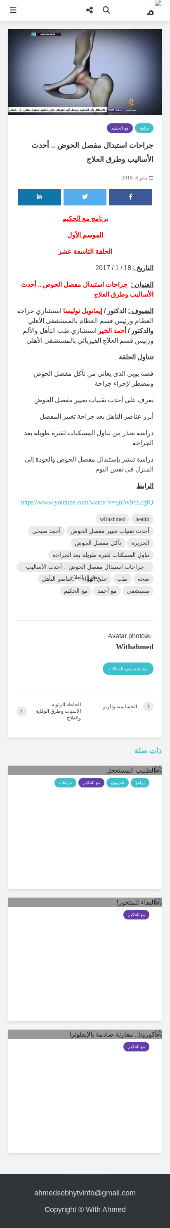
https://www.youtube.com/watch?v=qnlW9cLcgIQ (87, 502)
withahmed (112, 519)
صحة (143, 579)
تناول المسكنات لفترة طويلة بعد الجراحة (100, 555)
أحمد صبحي (46, 531)
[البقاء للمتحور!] (139, 901)
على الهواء (94, 579)
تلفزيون (117, 782)
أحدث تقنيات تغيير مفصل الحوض (110, 531)
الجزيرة (140, 543)
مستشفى (138, 591)
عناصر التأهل (57, 579)
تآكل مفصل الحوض (98, 543)
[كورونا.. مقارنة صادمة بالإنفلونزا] (115, 1033)
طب (122, 579)
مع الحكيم (119, 128)
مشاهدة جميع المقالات (128, 669)
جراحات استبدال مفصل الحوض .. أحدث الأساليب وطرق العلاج (85, 568)
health (142, 519)
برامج (144, 128)
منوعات (65, 782)
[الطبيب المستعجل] (134, 769)
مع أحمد (107, 591)
